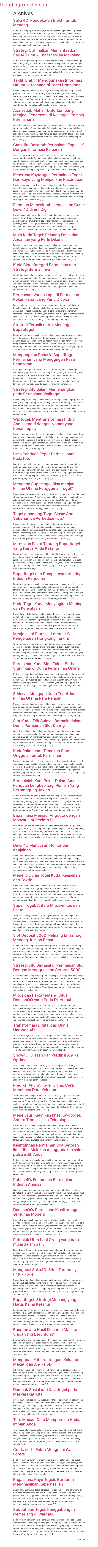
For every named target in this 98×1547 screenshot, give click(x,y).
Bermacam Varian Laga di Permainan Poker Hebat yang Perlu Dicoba (46, 297)
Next (81, 1539)
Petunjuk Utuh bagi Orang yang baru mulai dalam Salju (46, 1242)
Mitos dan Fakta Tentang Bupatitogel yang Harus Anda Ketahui (46, 546)
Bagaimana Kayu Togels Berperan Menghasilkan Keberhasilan (43, 1481)
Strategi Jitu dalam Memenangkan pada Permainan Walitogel (44, 391)
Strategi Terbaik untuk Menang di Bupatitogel (43, 327)
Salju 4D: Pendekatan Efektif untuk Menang (44, 22)
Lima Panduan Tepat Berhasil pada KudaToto (44, 456)
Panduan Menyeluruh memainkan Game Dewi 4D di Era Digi (49, 207)
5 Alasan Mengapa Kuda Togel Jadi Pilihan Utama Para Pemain (44, 696)
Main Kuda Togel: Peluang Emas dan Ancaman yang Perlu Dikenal (45, 237)
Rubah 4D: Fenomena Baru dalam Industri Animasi (43, 1182)
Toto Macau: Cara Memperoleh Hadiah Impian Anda (48, 1421)
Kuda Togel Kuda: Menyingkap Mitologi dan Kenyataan (48, 606)
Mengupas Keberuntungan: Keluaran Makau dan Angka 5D (46, 1362)
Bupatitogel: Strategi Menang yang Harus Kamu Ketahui (44, 1301)
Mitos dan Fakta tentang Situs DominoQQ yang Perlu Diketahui (42, 997)
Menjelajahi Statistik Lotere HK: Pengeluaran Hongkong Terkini (41, 636)
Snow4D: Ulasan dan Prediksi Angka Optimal (46, 1057)
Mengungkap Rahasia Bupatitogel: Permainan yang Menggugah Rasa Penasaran (44, 359)
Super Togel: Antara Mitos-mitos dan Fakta (46, 907)
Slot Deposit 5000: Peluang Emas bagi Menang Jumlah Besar (48, 937)
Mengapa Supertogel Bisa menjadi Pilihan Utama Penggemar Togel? (44, 486)
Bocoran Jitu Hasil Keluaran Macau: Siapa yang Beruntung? (45, 1331)
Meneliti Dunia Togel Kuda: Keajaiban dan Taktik (46, 877)
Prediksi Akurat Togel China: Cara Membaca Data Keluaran (43, 1087)
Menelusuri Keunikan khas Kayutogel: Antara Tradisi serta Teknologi (47, 1117)
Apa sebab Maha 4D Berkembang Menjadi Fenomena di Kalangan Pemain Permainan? (48, 115)
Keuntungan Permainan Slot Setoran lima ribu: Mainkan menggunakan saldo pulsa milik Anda (48, 1150)
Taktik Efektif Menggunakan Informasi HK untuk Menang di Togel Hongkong (47, 82)
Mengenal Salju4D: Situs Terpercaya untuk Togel (46, 1272)
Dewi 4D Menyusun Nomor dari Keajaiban (41, 847)
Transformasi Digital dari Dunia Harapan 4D (41, 1027)
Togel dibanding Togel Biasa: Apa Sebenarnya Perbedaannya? (43, 516)
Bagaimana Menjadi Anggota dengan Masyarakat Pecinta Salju (46, 817)
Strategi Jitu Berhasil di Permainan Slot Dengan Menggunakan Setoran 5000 (48, 967)
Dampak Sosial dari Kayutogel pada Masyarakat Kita (45, 1391)
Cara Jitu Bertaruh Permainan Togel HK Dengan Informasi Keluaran (48, 147)
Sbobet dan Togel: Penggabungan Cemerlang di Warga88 (44, 1511)
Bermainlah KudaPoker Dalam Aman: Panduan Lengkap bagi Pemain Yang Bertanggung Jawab (46, 785)
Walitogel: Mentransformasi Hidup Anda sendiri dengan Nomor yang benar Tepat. (44, 424)
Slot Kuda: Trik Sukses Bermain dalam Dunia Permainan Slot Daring (47, 723)
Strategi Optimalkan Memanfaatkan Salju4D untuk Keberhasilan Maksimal (47, 52)
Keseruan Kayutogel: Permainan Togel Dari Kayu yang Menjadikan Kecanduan (48, 177)
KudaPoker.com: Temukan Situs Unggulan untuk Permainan (41, 753)
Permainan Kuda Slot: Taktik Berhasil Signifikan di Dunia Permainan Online (46, 666)
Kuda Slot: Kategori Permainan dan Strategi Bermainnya (44, 267)
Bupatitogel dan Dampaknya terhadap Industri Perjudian (47, 576)
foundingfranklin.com (24, 5)
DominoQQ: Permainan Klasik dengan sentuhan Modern (47, 1212)
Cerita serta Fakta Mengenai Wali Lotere (43, 1451)
